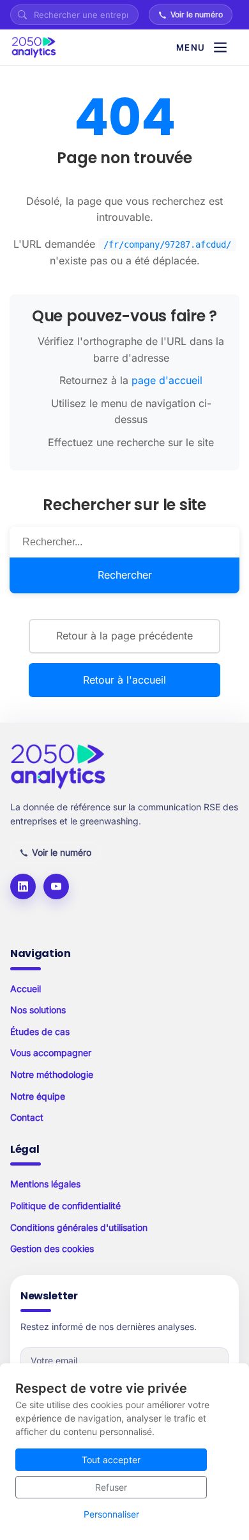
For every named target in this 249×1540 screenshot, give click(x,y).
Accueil (25, 988)
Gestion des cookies (52, 1248)
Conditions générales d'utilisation (78, 1227)
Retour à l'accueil (124, 679)
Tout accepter (111, 1459)
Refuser (111, 1487)
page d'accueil (167, 380)
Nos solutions (38, 1009)
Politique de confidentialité (65, 1205)
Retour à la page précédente (124, 635)
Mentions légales (45, 1183)
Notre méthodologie (51, 1074)
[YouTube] (56, 886)
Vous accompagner (50, 1052)
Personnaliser (111, 1514)
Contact (26, 1117)
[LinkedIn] (23, 886)
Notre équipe (37, 1096)
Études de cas (40, 1031)
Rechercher (125, 574)
